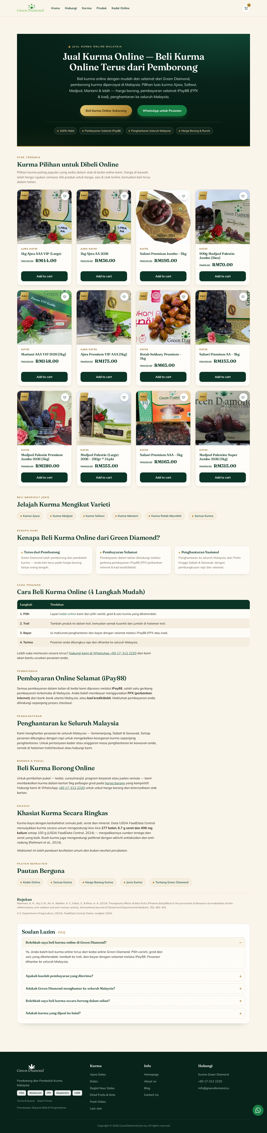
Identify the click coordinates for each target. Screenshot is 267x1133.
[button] (65, 196)
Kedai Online (120, 8)
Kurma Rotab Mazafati (166, 516)
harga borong (115, 783)
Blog (147, 1088)
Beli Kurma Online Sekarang (106, 111)
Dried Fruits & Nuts (102, 1095)
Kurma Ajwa (31, 516)
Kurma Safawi (95, 516)
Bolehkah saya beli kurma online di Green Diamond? (66, 942)
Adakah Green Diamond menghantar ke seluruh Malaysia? (70, 988)
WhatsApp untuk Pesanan (162, 111)
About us (150, 1081)
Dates (94, 1081)
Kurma (86, 8)
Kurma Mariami (128, 516)
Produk (102, 8)
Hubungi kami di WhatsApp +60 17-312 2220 (103, 653)
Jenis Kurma (134, 882)
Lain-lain (96, 1108)
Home (55, 8)
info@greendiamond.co (213, 1088)
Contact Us (151, 1095)
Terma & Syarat (25, 1100)
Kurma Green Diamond (213, 1074)
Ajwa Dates (98, 1074)
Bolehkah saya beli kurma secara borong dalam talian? (68, 1001)
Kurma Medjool (63, 516)
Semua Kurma (204, 516)
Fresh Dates (98, 1101)
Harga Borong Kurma (99, 882)
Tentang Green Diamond (171, 882)
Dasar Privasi (44, 1100)
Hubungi (71, 8)
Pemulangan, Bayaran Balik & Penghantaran (41, 1107)
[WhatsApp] (258, 1110)
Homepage (151, 1074)
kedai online (67, 614)
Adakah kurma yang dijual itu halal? (53, 1013)
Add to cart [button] (44, 276)
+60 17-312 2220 (71, 788)
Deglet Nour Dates (102, 1088)
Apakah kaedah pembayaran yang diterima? (59, 976)
